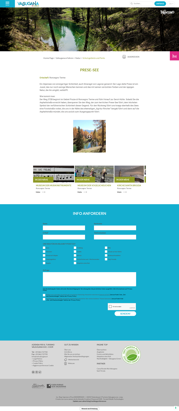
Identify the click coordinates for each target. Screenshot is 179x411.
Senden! (125, 313)
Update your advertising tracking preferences (89, 401)
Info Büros (68, 352)
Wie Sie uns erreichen (72, 354)
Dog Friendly (112, 259)
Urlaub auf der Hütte (115, 251)
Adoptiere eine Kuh (83, 263)
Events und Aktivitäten (105, 354)
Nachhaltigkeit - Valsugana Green (109, 359)
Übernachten (101, 350)
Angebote (100, 352)
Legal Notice (37, 359)
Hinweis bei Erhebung (89, 409)
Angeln (48, 263)
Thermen (49, 251)
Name (45, 223)
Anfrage (160, 4)
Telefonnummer (100, 233)
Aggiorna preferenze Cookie (43, 365)
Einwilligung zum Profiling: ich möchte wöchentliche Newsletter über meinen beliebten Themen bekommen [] (84, 299)
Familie (79, 251)
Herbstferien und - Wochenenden (88, 259)
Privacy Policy (38, 361)
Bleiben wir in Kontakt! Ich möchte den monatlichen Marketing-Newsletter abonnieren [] (86, 295)
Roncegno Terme (57, 78)
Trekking (80, 248)
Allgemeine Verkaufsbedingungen (76, 356)
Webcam (71, 363)
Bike (109, 248)
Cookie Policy (38, 363)
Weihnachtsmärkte (114, 255)
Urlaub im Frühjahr (52, 255)
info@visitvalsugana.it (40, 356)
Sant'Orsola (101, 371)
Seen (47, 248)
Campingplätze (51, 259)
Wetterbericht (73, 360)
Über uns (67, 350)
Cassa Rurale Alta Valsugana (107, 369)
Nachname (98, 223)
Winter (79, 255)
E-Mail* (45, 233)
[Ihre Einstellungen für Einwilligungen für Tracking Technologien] (176, 408)
